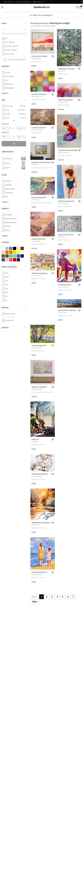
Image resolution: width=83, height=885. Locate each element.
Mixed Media (10, 88)
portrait (8, 163)
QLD (7, 288)
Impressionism (10, 189)
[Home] (42, 7)
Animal (8, 230)
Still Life (8, 226)
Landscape (9, 215)
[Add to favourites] (53, 56)
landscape (9, 158)
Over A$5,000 (10, 42)
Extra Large (9, 106)
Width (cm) (5, 124)
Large (7, 110)
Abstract (8, 181)
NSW (7, 277)
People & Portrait (11, 222)
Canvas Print (10, 76)
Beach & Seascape (11, 218)
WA (7, 292)
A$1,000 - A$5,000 (12, 46)
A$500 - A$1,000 (11, 50)
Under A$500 (10, 54)
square (8, 167)
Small (7, 118)
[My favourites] (77, 7)
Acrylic (8, 72)
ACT (7, 281)
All (6, 38)
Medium (8, 114)
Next (34, 601)
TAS (7, 285)
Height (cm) (5, 132)
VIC (7, 273)
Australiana (9, 193)
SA (6, 296)
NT (6, 300)
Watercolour (9, 84)
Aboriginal (9, 185)
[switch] (4, 59)
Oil (6, 80)
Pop (7, 196)
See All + (5, 93)
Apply (14, 143)
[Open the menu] (2, 7)
